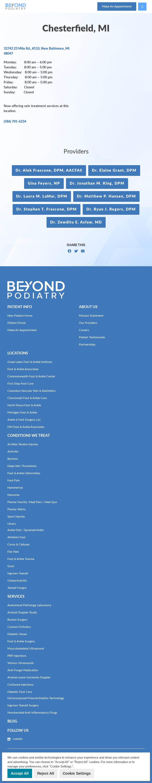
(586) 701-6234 (15, 121)
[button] (75, 766)
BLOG (12, 721)
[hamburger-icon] (142, 7)
